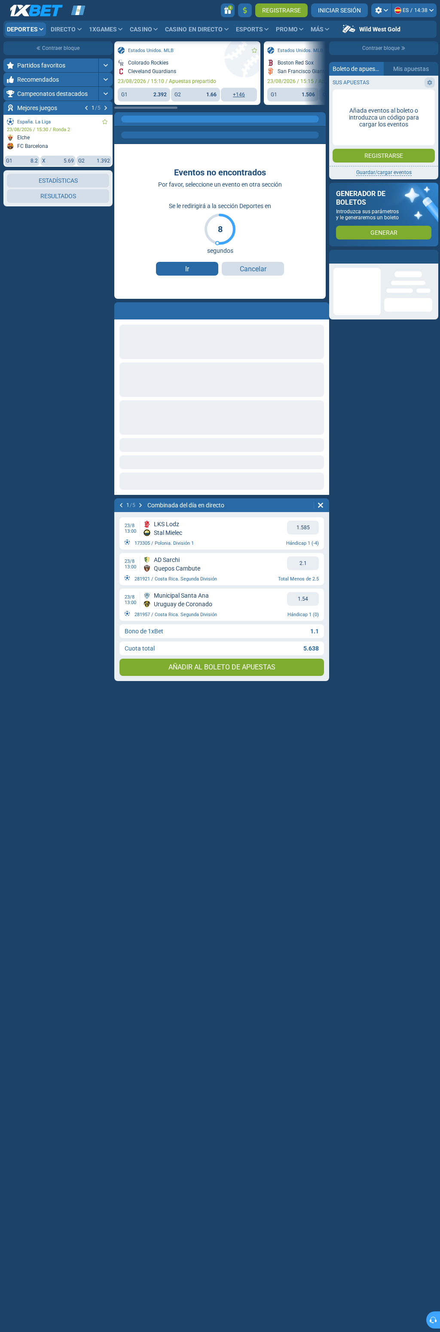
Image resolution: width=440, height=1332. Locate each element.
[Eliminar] (320, 505)
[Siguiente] (105, 107)
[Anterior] (86, 107)
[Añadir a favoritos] (105, 121)
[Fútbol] (139, 119)
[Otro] (203, 119)
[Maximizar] (105, 65)
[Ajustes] (381, 10)
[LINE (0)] (123, 119)
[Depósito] (245, 10)
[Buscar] (319, 119)
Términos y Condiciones (380, 187)
